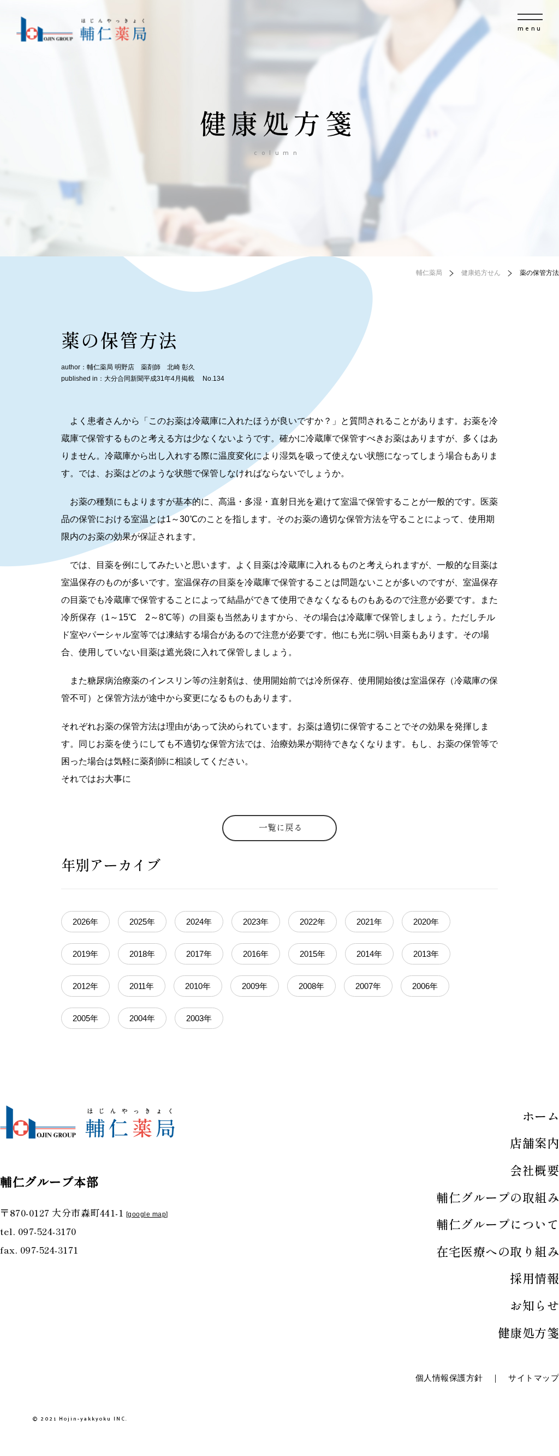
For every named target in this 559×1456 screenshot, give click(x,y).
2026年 (85, 921)
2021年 (369, 921)
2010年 (198, 986)
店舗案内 (534, 1142)
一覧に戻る (280, 827)
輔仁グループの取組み (497, 1197)
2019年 (85, 953)
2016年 (256, 953)
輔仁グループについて (497, 1223)
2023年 (256, 921)
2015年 (312, 953)
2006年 (425, 986)
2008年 (311, 986)
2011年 (141, 986)
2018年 (142, 953)
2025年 (142, 921)
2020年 (426, 921)
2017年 (199, 953)
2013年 (426, 953)
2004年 (142, 1018)
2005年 (85, 1018)
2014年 (369, 953)
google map (147, 1214)
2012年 (85, 986)
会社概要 (534, 1169)
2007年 (368, 986)
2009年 (254, 986)
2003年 (199, 1018)
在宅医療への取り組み (497, 1251)
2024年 (199, 921)
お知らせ (534, 1305)
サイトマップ (533, 1377)
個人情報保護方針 (449, 1377)
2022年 (312, 921)
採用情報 (534, 1277)
